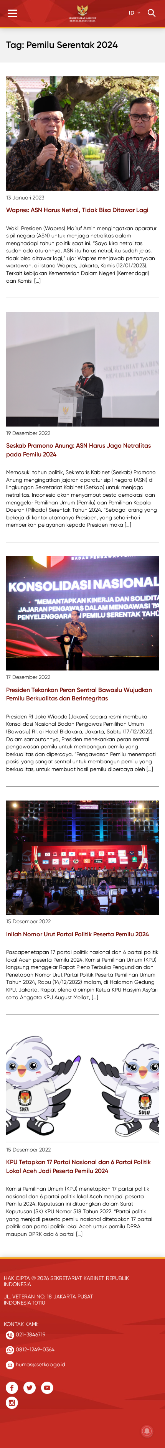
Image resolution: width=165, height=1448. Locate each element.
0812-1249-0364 (34, 1349)
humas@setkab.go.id (39, 1364)
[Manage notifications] (147, 1431)
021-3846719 (29, 1334)
